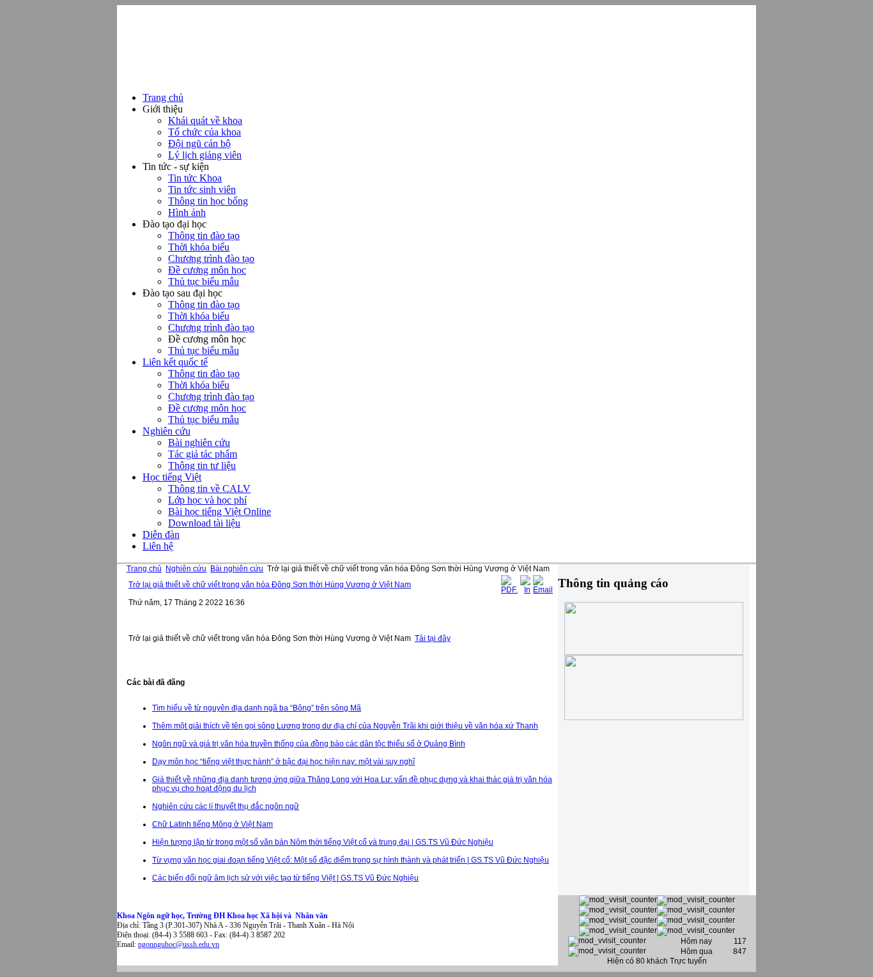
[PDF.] (509, 589)
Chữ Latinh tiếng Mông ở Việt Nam (212, 824)
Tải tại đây (433, 638)
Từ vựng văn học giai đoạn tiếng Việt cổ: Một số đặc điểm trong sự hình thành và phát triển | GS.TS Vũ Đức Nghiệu (350, 860)
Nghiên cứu (186, 568)
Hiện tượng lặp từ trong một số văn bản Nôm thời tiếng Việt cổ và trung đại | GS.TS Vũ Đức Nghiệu (322, 842)
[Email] (543, 589)
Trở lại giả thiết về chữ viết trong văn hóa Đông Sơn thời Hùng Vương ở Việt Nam (269, 584)
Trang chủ (144, 568)
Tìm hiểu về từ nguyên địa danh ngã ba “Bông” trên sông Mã (256, 708)
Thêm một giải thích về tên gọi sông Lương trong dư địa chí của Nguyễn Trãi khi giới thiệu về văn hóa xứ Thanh (345, 725)
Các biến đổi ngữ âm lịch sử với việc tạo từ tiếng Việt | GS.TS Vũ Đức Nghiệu (285, 877)
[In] (525, 589)
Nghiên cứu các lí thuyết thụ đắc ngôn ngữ (225, 806)
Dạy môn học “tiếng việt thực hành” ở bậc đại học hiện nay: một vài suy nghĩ (283, 761)
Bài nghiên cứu (236, 568)
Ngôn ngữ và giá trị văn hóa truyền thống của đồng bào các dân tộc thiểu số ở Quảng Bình (308, 743)
